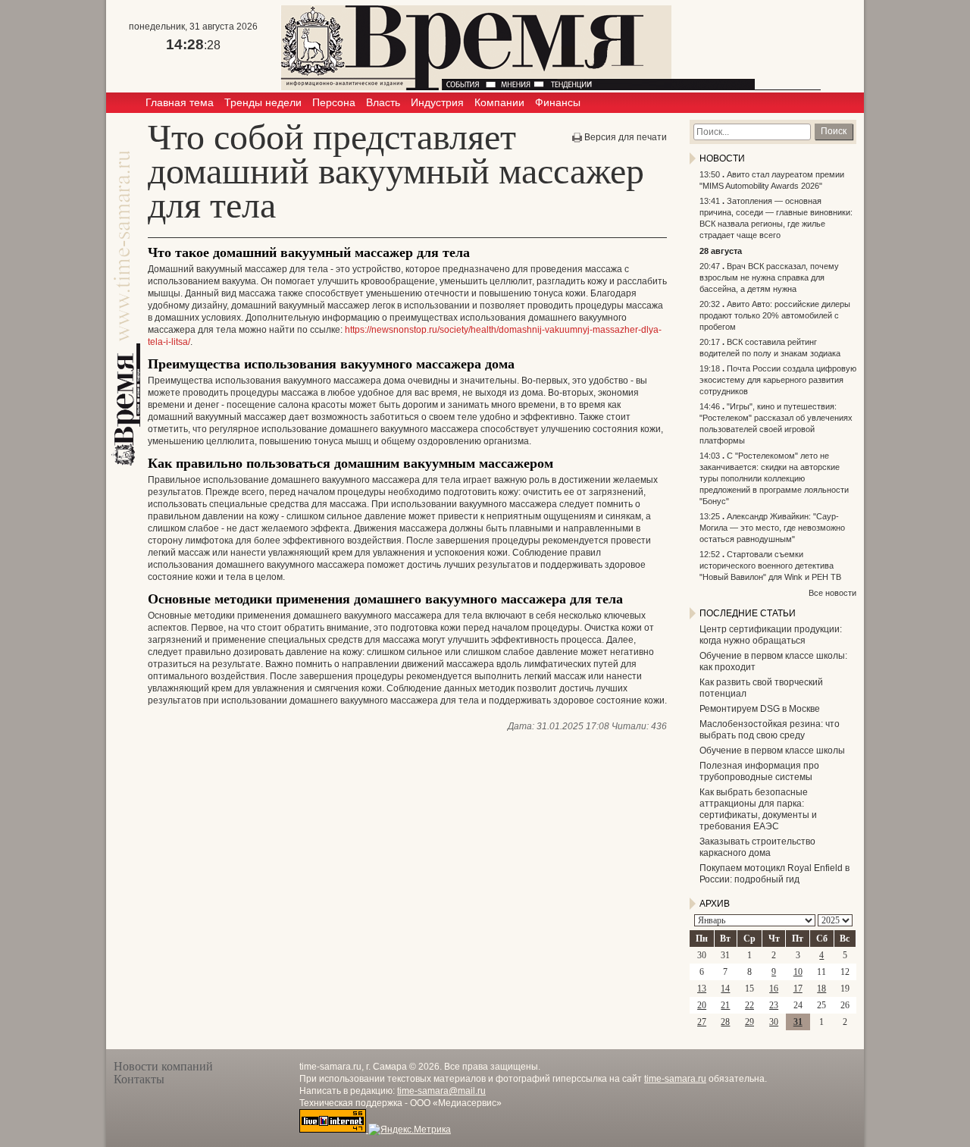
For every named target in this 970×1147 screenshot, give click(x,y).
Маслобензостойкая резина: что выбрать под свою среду (769, 730)
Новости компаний (163, 1066)
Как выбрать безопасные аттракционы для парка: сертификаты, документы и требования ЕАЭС (758, 809)
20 (701, 1005)
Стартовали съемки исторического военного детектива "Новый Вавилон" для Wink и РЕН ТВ (770, 565)
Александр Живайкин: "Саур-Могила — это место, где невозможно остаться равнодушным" (772, 528)
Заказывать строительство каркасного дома (757, 847)
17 (798, 988)
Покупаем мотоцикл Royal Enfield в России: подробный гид (774, 874)
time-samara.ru (675, 1078)
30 (773, 1021)
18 (821, 988)
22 (749, 1005)
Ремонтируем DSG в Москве (759, 709)
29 (749, 1021)
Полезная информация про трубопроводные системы (759, 771)
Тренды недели (263, 102)
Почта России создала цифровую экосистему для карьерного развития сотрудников (777, 380)
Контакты (139, 1079)
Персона (333, 102)
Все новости (832, 592)
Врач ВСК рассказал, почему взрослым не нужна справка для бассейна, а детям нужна (769, 277)
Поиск (833, 131)
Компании (499, 102)
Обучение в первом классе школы (772, 750)
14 (725, 988)
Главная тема (180, 102)
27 (701, 1021)
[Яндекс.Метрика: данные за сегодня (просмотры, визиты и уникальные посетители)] (409, 1129)
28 (725, 1021)
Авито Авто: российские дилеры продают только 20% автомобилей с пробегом (774, 315)
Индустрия (437, 102)
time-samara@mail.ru (441, 1091)
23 (773, 1005)
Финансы (557, 102)
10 (798, 971)
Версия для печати (625, 137)
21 (725, 1005)
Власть (383, 102)
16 (773, 988)
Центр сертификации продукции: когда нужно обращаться (770, 635)
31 (798, 1021)
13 (701, 988)
